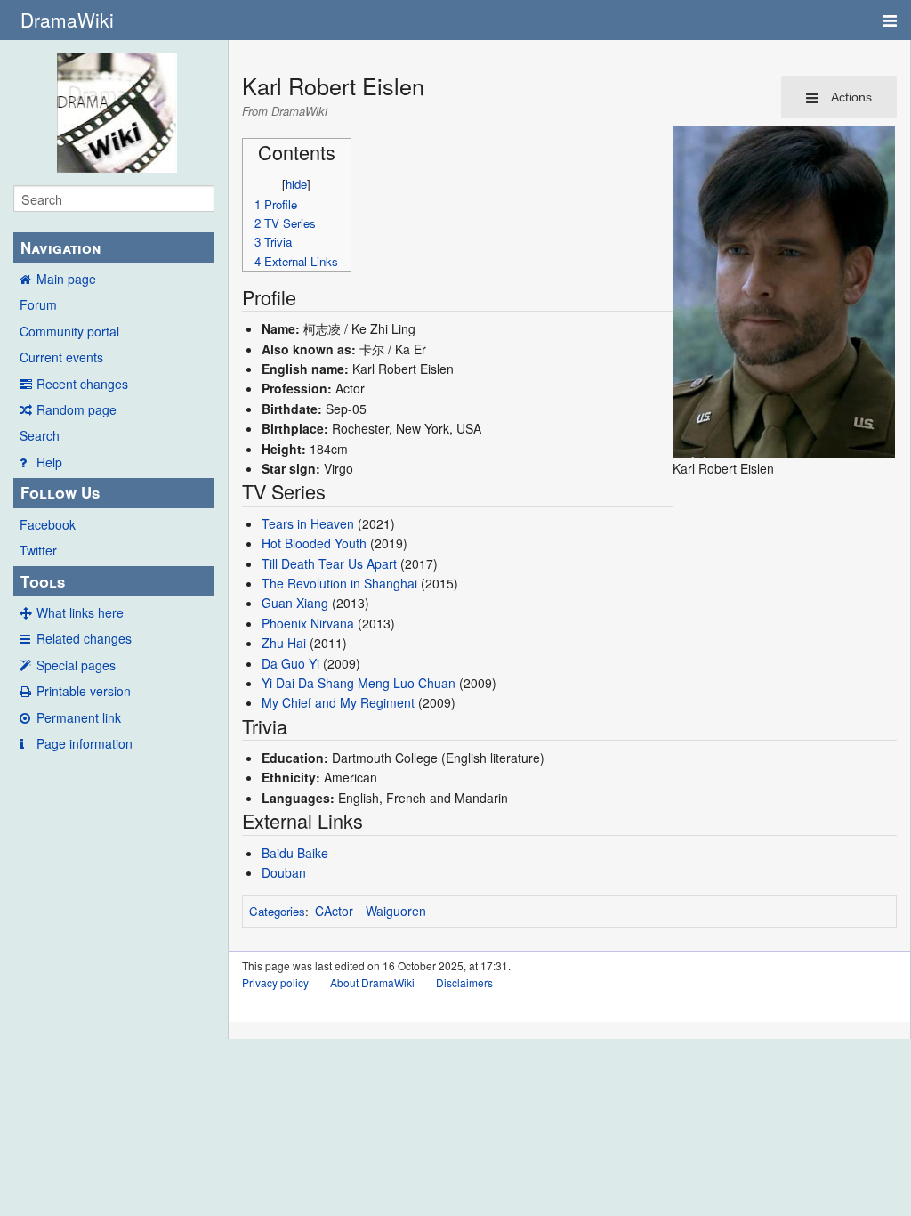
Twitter (38, 550)
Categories (277, 911)
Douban (284, 872)
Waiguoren (396, 911)
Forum (38, 304)
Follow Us (60, 492)
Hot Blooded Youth (314, 543)
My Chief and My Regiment (338, 702)
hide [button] (296, 183)
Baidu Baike (295, 853)
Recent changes (82, 384)
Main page (66, 279)
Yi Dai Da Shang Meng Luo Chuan (359, 683)
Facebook (48, 524)
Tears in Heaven (308, 523)
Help (49, 462)
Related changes (84, 638)
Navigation (60, 247)
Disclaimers (464, 982)
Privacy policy (275, 982)
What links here (80, 612)
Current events (61, 357)
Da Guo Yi (290, 663)
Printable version (83, 691)
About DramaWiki (372, 982)
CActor (334, 911)
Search (40, 435)
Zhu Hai (284, 643)
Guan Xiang (295, 603)
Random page (76, 409)
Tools (42, 581)
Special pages (76, 665)
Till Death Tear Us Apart (329, 563)
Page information (84, 743)
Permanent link (78, 717)
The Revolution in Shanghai (339, 583)
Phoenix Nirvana (308, 623)
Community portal (69, 331)
